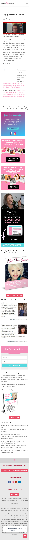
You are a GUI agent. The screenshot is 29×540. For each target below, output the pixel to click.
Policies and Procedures (9, 20)
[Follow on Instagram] (13, 482)
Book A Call (14, 494)
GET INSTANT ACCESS (14, 295)
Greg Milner (7, 18)
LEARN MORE (14, 417)
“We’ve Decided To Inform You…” (10, 434)
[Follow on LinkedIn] (19, 482)
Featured (21, 18)
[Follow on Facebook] (9, 482)
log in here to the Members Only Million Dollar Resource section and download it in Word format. (13, 85)
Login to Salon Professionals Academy (14, 470)
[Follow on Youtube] (16, 482)
